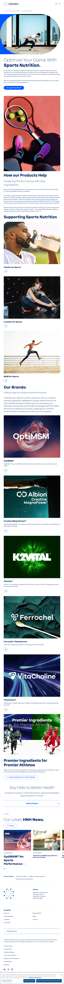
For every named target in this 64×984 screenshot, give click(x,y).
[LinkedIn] (4, 970)
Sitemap (6, 964)
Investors (6, 919)
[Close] (61, 975)
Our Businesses (8, 916)
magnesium (28, 197)
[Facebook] (8, 970)
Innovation (7, 922)
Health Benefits (27, 11)
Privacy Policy (8, 946)
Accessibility (8, 961)
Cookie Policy (8, 949)
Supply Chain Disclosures (11, 958)
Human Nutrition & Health (12, 11)
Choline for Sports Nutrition (24, 879)
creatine (13, 195)
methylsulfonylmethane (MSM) (45, 199)
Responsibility (37, 913)
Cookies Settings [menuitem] (9, 952)
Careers (35, 919)
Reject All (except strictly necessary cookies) (49, 980)
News (34, 916)
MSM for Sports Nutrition (37, 876)
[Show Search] (56, 4)
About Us (7, 913)
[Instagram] (12, 970)
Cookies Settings (6, 980)
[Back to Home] (9, 894)
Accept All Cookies (29, 980)
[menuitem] (17, 913)
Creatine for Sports (22, 876)
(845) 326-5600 (37, 898)
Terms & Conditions (10, 955)
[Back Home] (11, 4)
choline (26, 209)
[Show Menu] (59, 4)
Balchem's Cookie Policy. (35, 977)
